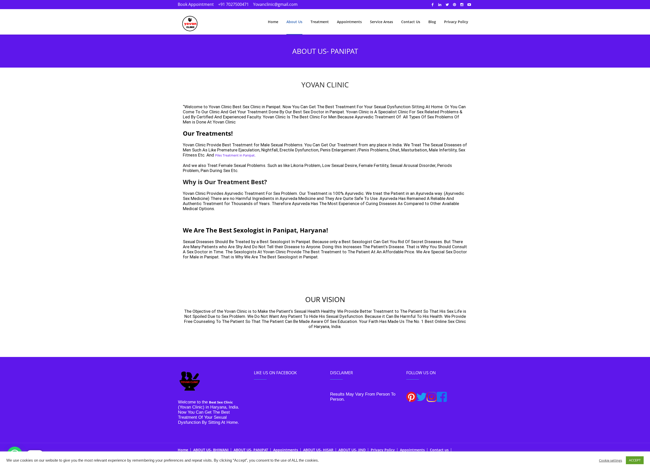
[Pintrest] (454, 5)
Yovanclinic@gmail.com (275, 4)
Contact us (439, 449)
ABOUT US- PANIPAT (251, 449)
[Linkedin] (440, 5)
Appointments (285, 449)
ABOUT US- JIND (352, 449)
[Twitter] (447, 5)
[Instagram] (462, 5)
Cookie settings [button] (610, 460)
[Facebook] (432, 5)
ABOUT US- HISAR (318, 449)
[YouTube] (469, 5)
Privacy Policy (383, 449)
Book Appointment (196, 4)
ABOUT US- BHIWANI (211, 449)
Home (183, 449)
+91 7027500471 (233, 4)
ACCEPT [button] (635, 460)
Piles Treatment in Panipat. (235, 155)
